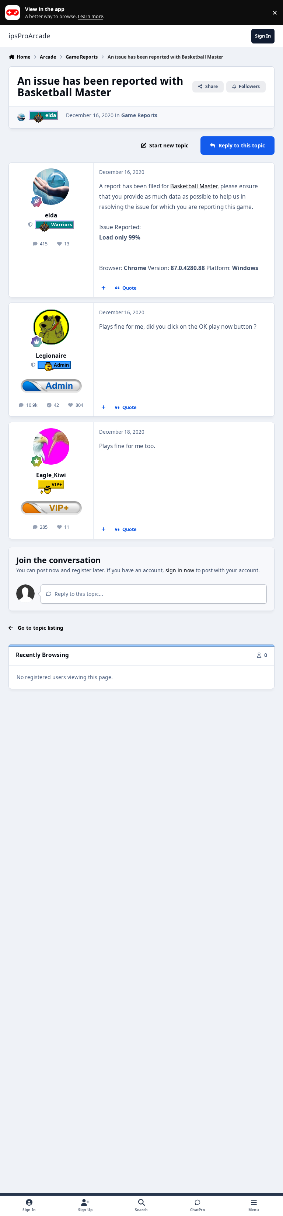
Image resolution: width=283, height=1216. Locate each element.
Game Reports (139, 115)
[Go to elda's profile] (21, 117)
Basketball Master (193, 186)
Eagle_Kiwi (51, 475)
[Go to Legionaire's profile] (51, 327)
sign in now (179, 570)
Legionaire (51, 356)
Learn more (14, 12)
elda (51, 215)
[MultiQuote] (104, 288)
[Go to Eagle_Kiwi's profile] (51, 446)
